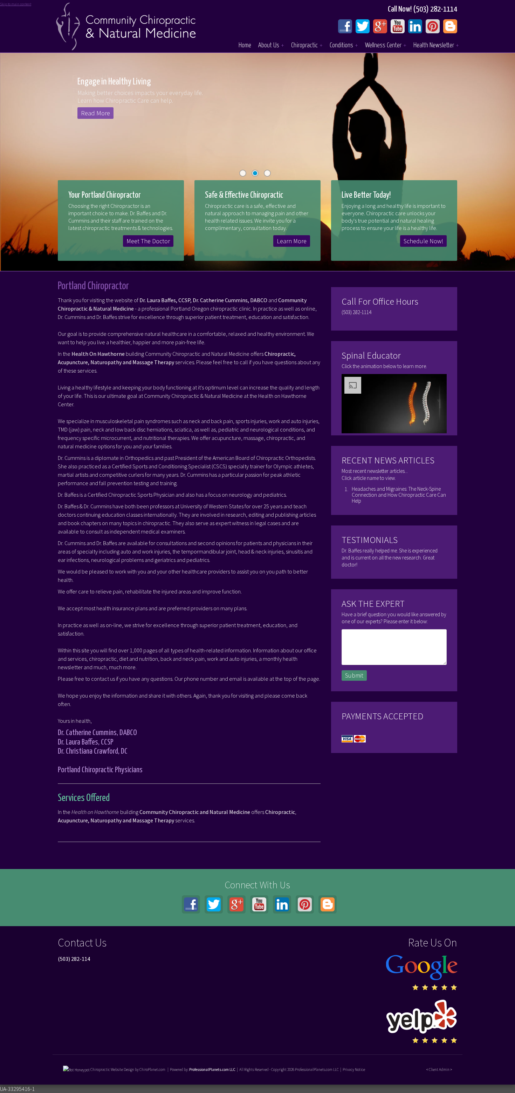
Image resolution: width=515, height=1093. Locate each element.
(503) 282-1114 (356, 312)
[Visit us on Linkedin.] (415, 26)
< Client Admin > (439, 1069)
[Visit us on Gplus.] (380, 26)
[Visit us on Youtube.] (398, 26)
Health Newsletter (436, 45)
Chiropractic (307, 45)
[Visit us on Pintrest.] (433, 26)
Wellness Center (385, 45)
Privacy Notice (354, 1069)
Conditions (344, 45)
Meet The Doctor (148, 241)
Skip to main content (15, 4)
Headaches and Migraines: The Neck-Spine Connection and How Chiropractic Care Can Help (399, 495)
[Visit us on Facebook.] (345, 26)
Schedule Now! (423, 241)
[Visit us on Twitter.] (363, 26)
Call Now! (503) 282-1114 (422, 9)
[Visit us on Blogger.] (450, 26)
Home (245, 45)
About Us (271, 45)
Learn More (292, 241)
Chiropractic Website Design (112, 1069)
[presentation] (76, 1069)
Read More (100, 113)
